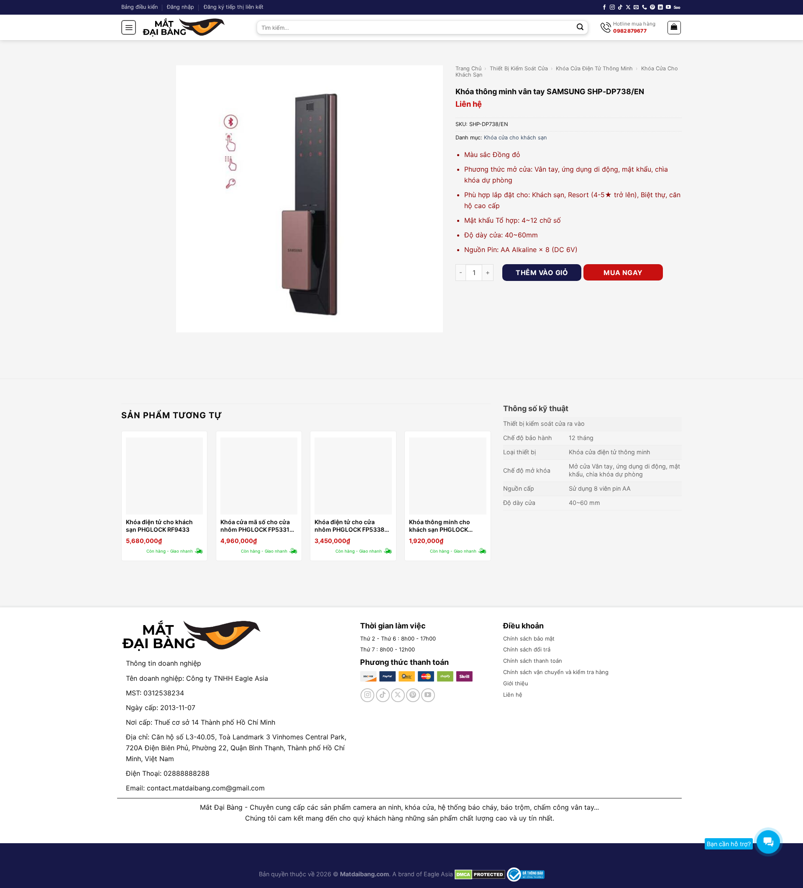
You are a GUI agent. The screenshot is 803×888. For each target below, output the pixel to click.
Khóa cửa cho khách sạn (515, 137)
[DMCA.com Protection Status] (479, 874)
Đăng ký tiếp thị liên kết (233, 7)
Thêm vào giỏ (542, 272)
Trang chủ (468, 68)
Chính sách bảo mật (529, 638)
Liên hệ (512, 694)
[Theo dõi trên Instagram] (612, 7)
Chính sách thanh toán (532, 660)
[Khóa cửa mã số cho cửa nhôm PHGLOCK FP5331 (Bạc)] (258, 476)
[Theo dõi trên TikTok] (620, 7)
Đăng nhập (180, 7)
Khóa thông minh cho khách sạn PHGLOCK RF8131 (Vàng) (439, 525)
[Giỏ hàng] (674, 27)
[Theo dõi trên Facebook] (604, 7)
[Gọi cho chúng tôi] (644, 7)
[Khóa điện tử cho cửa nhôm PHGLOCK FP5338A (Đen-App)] (353, 476)
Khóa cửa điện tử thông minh (594, 68)
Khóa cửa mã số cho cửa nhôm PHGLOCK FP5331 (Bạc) (255, 525)
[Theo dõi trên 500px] (677, 7)
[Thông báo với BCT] (526, 874)
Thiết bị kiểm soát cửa (519, 68)
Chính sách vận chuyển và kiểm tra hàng (556, 672)
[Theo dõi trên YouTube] (668, 7)
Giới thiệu (515, 683)
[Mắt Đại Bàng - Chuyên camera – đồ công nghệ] (184, 27)
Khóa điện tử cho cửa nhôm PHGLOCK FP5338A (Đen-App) (352, 525)
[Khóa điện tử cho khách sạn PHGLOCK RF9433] (164, 476)
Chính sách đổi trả (526, 649)
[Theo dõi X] (628, 7)
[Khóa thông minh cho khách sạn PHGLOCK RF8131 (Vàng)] (447, 476)
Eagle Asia (438, 874)
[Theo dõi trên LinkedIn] (660, 7)
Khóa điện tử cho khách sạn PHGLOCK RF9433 (159, 525)
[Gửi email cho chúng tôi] (636, 7)
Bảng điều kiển (139, 7)
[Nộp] (580, 28)
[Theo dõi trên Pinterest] (652, 7)
